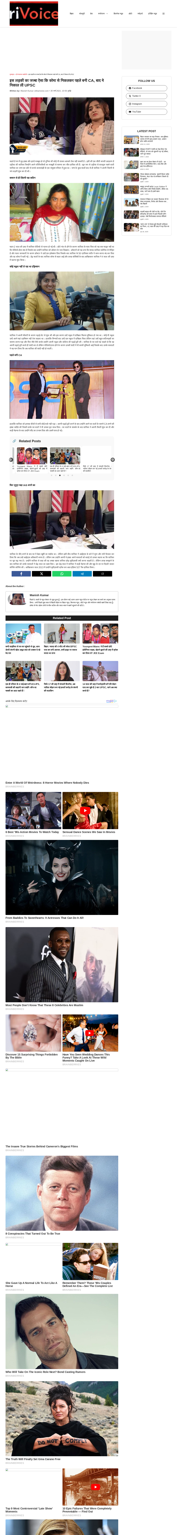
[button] (163, 13)
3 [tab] (59, 475)
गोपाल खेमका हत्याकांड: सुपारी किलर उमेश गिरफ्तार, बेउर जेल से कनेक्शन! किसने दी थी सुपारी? (154, 176)
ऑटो (130, 13)
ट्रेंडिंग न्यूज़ (152, 13)
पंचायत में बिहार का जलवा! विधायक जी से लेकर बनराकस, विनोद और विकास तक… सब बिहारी (154, 201)
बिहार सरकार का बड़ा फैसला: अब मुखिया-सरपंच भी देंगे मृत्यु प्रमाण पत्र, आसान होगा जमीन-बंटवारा (154, 139)
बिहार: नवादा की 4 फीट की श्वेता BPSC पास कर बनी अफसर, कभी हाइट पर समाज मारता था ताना (60, 649)
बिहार (72, 13)
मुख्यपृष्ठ (12, 74)
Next (113, 461)
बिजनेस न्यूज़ (118, 13)
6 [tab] (72, 475)
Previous (11, 460)
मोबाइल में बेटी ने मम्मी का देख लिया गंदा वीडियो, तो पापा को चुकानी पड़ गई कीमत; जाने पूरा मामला (154, 151)
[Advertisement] (62, 50)
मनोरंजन (101, 13)
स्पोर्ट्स (140, 13)
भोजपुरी (82, 13)
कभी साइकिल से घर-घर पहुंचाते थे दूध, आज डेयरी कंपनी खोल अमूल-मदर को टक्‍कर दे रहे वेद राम (23, 649)
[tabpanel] (28, 460)
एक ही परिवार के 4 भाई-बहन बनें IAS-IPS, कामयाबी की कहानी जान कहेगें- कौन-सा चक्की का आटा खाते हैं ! (23, 687)
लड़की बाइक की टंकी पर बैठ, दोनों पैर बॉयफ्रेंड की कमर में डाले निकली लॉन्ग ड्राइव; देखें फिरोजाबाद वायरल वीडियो (153, 213)
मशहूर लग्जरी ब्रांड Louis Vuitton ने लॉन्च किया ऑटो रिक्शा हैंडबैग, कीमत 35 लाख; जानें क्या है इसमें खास (154, 188)
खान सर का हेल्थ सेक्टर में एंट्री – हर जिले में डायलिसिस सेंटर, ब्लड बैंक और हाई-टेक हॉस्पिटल (153, 164)
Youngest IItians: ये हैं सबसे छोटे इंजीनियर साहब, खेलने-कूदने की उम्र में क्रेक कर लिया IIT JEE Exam (100, 649)
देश (91, 13)
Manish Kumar (39, 595)
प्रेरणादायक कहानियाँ (21, 74)
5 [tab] (68, 475)
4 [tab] (64, 475)
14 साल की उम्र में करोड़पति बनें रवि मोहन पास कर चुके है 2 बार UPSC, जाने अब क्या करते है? (100, 687)
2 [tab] (55, 475)
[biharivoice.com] (34, 13)
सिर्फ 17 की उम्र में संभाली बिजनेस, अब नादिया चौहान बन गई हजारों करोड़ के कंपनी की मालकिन (61, 687)
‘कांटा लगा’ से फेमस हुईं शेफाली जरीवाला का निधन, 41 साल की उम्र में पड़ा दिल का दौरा (154, 226)
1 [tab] (51, 475)
